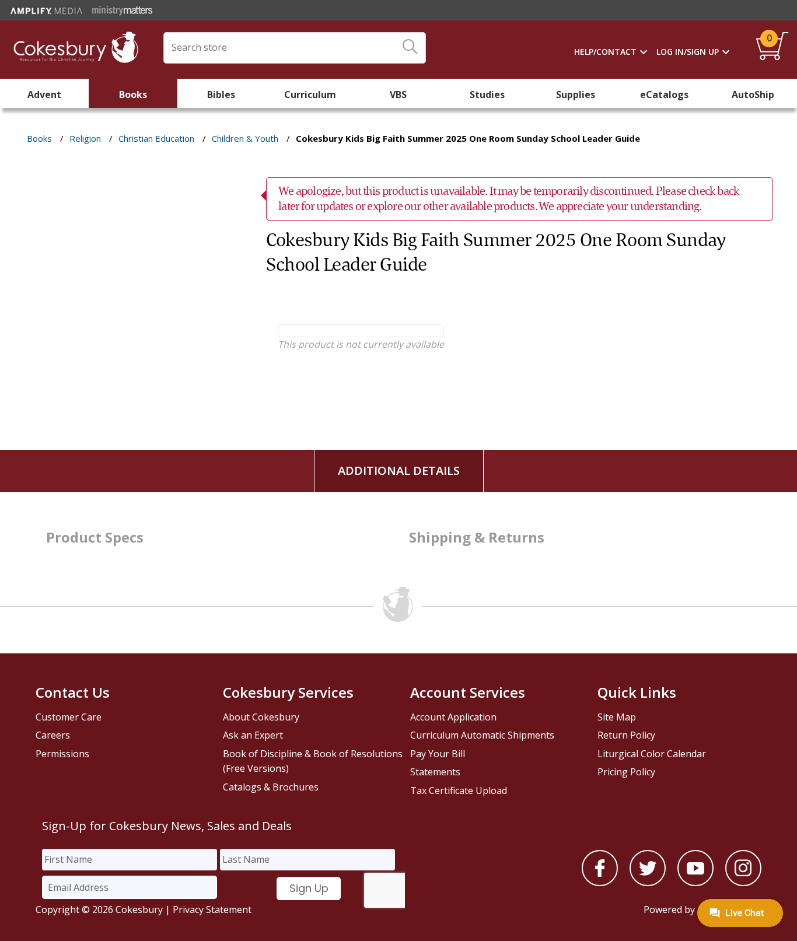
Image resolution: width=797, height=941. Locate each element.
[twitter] (648, 882)
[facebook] (600, 882)
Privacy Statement (212, 909)
